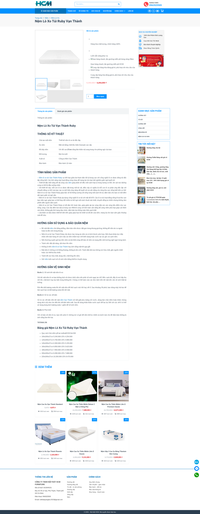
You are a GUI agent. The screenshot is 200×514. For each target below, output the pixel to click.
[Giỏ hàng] (162, 11)
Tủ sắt (140, 119)
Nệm (46, 18)
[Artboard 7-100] (151, 60)
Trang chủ (38, 18)
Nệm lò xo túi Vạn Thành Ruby (50, 178)
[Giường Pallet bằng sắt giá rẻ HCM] (141, 157)
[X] (153, 11)
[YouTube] (157, 11)
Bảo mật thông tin (95, 489)
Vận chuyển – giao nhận (97, 484)
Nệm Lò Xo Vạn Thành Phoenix (50, 451)
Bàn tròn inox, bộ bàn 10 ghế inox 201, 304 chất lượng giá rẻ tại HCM (158, 180)
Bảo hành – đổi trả (95, 487)
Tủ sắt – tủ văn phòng (74, 487)
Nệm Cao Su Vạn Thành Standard (50, 404)
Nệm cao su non (143, 136)
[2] (43, 4)
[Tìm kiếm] (119, 4)
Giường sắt (142, 115)
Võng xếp (141, 128)
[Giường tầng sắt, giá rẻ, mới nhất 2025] (141, 188)
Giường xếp (142, 124)
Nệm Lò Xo (55, 18)
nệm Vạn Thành (66, 300)
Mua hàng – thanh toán (97, 492)
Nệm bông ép (142, 132)
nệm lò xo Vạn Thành (60, 247)
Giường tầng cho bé (153, 148)
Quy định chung (94, 482)
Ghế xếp (70, 492)
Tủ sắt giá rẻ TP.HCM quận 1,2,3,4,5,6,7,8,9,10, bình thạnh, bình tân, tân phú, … (158, 200)
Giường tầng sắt (72, 484)
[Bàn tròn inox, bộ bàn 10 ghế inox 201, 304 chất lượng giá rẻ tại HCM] (141, 178)
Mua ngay (100, 96)
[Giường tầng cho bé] (141, 148)
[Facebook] (149, 11)
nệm (69, 183)
